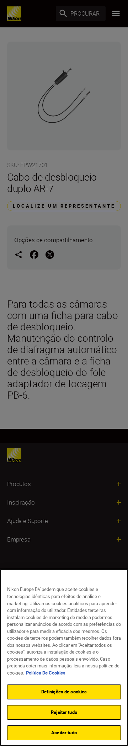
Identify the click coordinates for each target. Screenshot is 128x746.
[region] (64, 657)
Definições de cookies (64, 691)
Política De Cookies (45, 673)
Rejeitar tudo (64, 712)
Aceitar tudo (64, 732)
